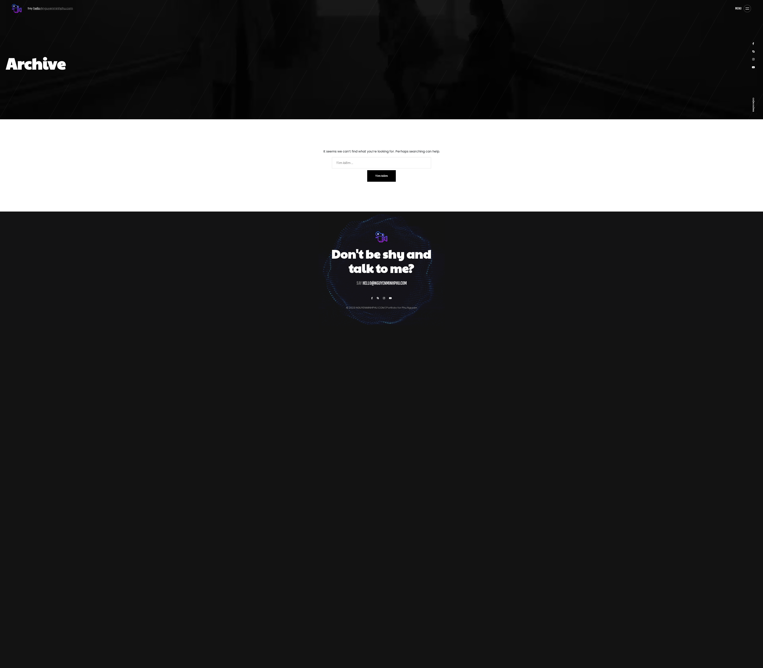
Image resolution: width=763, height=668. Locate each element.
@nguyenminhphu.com (47, 8)
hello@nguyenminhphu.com (385, 283)
